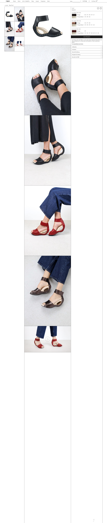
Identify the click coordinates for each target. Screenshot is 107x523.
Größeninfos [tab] (74, 47)
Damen (14, 1)
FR (84, 1)
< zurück (6, 5)
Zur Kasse (93, 1)
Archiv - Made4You (26, 1)
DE (86, 1)
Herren (19, 1)
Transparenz (43, 1)
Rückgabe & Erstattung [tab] (76, 54)
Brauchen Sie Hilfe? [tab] (75, 57)
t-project (37, 1)
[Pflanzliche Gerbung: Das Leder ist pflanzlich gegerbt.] (98, 8)
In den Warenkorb (86, 36)
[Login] (89, 1)
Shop (10, 5)
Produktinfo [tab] (74, 49)
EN (83, 1)
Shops (33, 1)
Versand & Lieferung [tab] (75, 52)
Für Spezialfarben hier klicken (77, 43)
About (48, 1)
